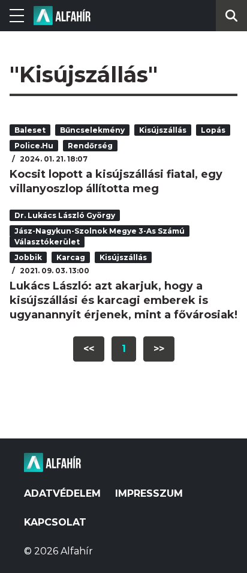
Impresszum (149, 493)
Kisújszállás (162, 130)
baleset (30, 130)
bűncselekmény (92, 130)
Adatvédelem (62, 493)
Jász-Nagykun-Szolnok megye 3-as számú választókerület (99, 236)
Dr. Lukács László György (64, 215)
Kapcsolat (55, 522)
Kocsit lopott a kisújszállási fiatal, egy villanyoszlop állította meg (116, 181)
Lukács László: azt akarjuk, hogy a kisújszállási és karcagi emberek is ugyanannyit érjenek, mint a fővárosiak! (123, 300)
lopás (213, 130)
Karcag (70, 257)
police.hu (33, 145)
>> (158, 348)
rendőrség (90, 145)
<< (88, 348)
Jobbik (28, 257)
